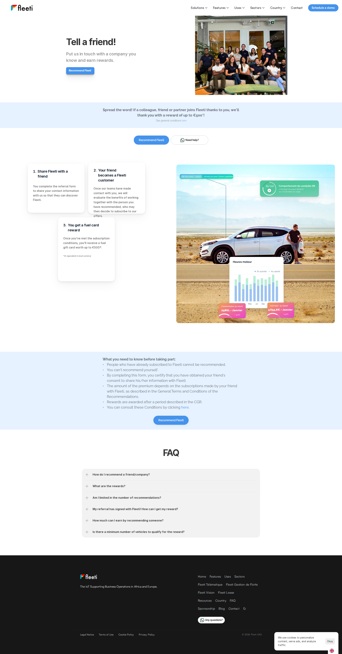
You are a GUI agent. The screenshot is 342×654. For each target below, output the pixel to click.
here (185, 407)
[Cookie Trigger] (244, 608)
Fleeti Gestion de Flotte (242, 584)
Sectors (255, 8)
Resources (205, 600)
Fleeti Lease (226, 592)
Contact (297, 8)
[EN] (333, 650)
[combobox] (333, 650)
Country (276, 8)
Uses (237, 8)
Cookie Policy (126, 634)
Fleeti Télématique (210, 584)
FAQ (233, 600)
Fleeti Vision (206, 592)
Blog (222, 608)
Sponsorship (206, 608)
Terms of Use (106, 634)
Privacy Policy (146, 634)
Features (219, 8)
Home (202, 576)
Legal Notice (87, 634)
